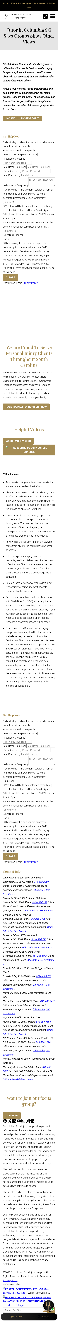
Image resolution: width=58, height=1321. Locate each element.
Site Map (7, 1305)
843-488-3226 (43, 1042)
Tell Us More (15, 185)
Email (11, 175)
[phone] (45, 16)
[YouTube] (19, 1122)
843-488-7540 (38, 939)
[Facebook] (5, 1122)
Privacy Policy (30, 282)
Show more (10, 230)
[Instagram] (23, 1122)
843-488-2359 (41, 881)
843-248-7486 (38, 918)
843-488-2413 (47, 1001)
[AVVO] (28, 1122)
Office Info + (39, 890)
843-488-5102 (39, 902)
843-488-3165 (43, 1021)
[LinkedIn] (14, 1122)
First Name (14, 158)
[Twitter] (10, 1122)
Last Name (14, 166)
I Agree (14, 234)
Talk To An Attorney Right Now (26, 406)
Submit (10, 277)
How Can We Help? (19, 150)
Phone (12, 171)
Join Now (12, 1115)
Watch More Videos (18, 441)
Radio (6, 239)
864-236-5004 (40, 955)
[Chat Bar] (29, 1317)
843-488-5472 (43, 976)
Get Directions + (44, 910)
